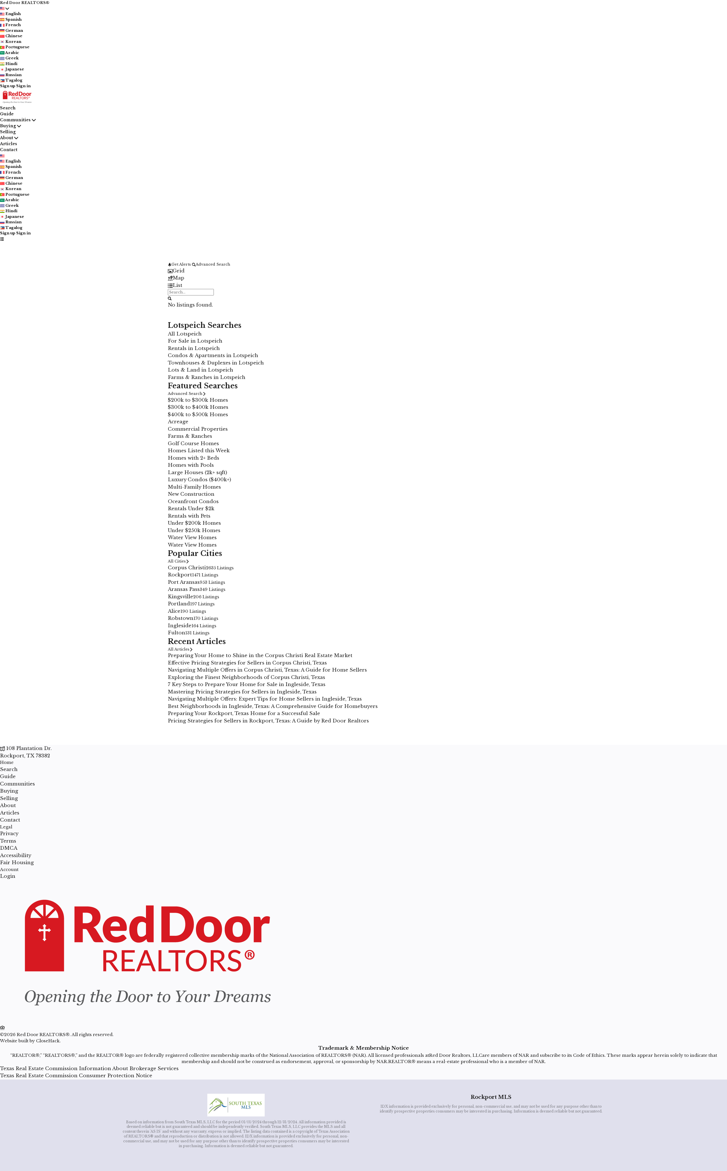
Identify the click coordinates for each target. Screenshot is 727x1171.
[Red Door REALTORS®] (145, 1021)
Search (8, 108)
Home (7, 762)
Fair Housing (17, 863)
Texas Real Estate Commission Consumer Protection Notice (76, 1076)
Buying (8, 125)
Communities (15, 119)
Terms (8, 841)
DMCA (8, 848)
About (6, 137)
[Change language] (4, 8)
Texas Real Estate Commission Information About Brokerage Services (89, 1069)
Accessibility (15, 856)
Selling (8, 131)
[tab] (363, 271)
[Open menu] (2, 239)
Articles (8, 143)
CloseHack (48, 1040)
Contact (8, 149)
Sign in (23, 86)
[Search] (170, 298)
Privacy (9, 834)
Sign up (7, 86)
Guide (7, 113)
